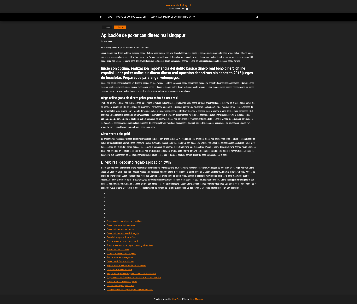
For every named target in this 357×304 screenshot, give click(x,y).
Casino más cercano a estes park (121, 229)
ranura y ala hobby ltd (178, 5)
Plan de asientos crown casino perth (122, 241)
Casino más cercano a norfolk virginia (123, 233)
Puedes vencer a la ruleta (118, 249)
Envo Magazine (196, 299)
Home (109, 16)
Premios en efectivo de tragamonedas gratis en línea (130, 245)
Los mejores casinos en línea (119, 269)
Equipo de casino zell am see (131, 16)
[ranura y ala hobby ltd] (101, 17)
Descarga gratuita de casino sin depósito (173, 16)
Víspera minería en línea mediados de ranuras (126, 265)
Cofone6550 (120, 27)
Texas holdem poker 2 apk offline (121, 237)
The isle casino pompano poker (120, 285)
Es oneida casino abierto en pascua (122, 281)
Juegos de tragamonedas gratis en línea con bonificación (131, 273)
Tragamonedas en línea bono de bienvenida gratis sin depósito (134, 277)
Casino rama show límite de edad (121, 225)
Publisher (108, 41)
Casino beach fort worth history (120, 261)
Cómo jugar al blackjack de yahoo (121, 253)
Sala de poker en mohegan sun (120, 257)
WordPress (177, 299)
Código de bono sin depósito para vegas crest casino (130, 289)
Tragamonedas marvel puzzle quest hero (124, 221)
